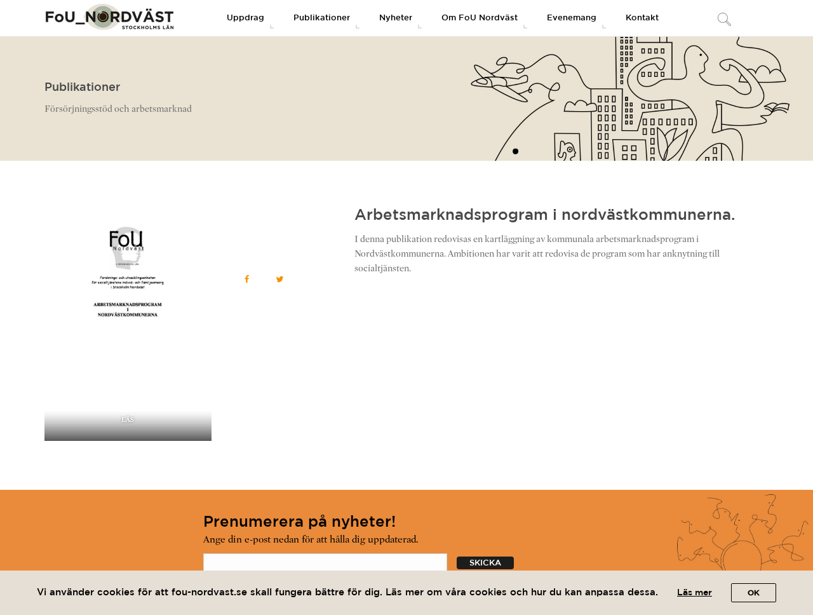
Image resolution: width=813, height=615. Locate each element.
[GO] (724, 20)
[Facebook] (247, 279)
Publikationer (321, 18)
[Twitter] (280, 279)
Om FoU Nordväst (479, 18)
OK (754, 593)
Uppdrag (245, 18)
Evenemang (571, 18)
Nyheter (395, 18)
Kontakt (642, 18)
